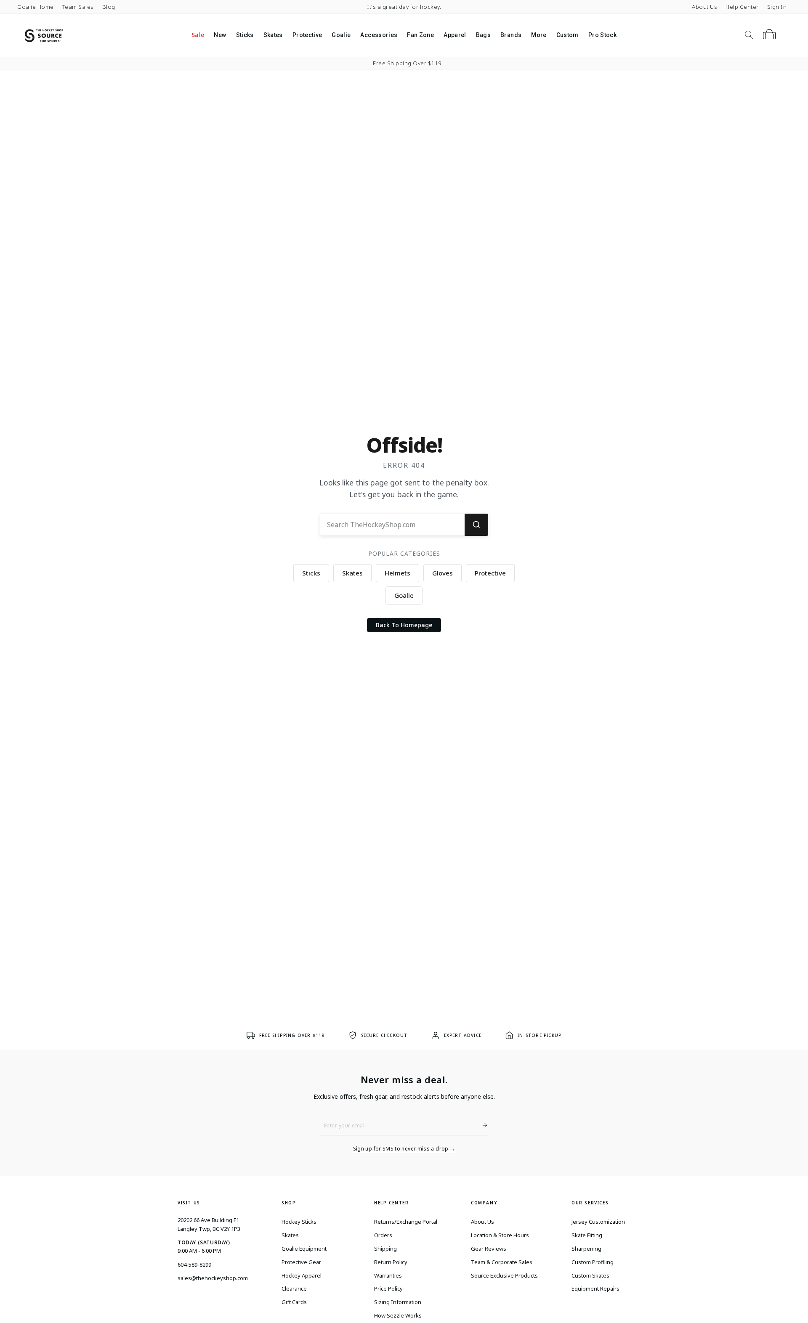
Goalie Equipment (304, 1248)
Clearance (294, 1288)
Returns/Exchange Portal (405, 1221)
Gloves (442, 573)
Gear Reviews (488, 1248)
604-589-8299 (194, 1264)
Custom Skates (590, 1275)
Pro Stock (602, 35)
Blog (108, 7)
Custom (567, 35)
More (538, 35)
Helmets (397, 573)
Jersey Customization (598, 1221)
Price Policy (388, 1288)
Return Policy (390, 1262)
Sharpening (586, 1248)
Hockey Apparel (302, 1275)
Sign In (777, 7)
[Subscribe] (481, 1125)
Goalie (341, 35)
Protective (307, 35)
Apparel (455, 35)
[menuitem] (197, 35)
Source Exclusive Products (504, 1275)
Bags (483, 35)
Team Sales (78, 7)
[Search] (476, 525)
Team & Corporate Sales (501, 1262)
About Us (704, 7)
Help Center (742, 7)
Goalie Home (35, 7)
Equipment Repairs (595, 1288)
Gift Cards (294, 1302)
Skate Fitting (586, 1235)
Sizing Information (397, 1302)
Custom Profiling (592, 1262)
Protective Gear (301, 1262)
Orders (383, 1235)
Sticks (245, 35)
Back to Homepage (404, 625)
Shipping (385, 1248)
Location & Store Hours (500, 1235)
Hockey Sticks (299, 1221)
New (220, 35)
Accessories (378, 35)
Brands (510, 35)
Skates (273, 35)
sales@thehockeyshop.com (213, 1278)
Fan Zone (420, 35)
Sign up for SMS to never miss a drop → (404, 1148)
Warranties (388, 1275)
